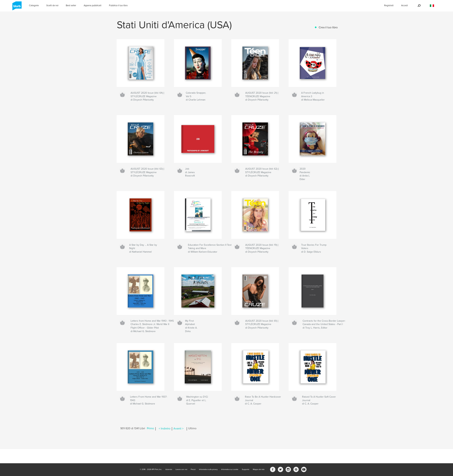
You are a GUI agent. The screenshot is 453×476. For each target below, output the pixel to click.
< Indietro (164, 428)
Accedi (404, 5)
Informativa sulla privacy (208, 469)
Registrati (389, 5)
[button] (432, 6)
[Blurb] (16, 7)
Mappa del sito (259, 469)
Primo (150, 428)
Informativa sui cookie (229, 469)
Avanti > (178, 428)
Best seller (71, 5)
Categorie (34, 5)
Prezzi (193, 469)
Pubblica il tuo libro (118, 5)
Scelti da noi (52, 5)
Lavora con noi (181, 469)
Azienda (168, 469)
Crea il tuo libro (328, 27)
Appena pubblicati (92, 5)
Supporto (245, 469)
